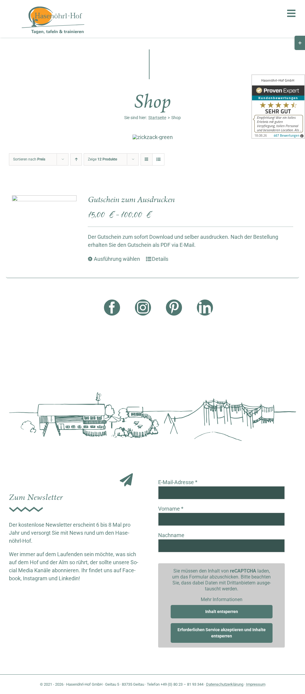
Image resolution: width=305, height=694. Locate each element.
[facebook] (112, 308)
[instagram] (143, 308)
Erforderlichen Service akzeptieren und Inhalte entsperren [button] (222, 632)
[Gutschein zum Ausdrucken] (44, 227)
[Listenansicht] (158, 159)
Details (160, 259)
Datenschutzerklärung (224, 684)
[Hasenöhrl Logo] (53, 9)
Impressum (255, 684)
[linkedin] (205, 308)
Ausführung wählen (117, 259)
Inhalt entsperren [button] (221, 611)
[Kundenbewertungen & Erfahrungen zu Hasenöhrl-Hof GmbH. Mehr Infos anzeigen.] (278, 106)
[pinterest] (174, 308)
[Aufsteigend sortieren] (76, 159)
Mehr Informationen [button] (221, 599)
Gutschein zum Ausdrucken (131, 200)
